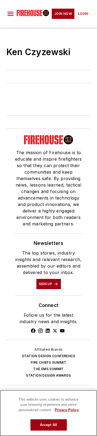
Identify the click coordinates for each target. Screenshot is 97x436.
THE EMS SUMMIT (48, 369)
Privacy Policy (67, 410)
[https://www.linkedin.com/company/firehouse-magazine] (47, 330)
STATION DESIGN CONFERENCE (48, 356)
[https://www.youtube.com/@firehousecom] (62, 330)
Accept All (48, 425)
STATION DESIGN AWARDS (48, 375)
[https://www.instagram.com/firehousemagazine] (40, 330)
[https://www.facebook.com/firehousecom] (33, 330)
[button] (10, 14)
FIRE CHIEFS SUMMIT (48, 362)
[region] (48, 413)
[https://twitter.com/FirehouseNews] (55, 330)
